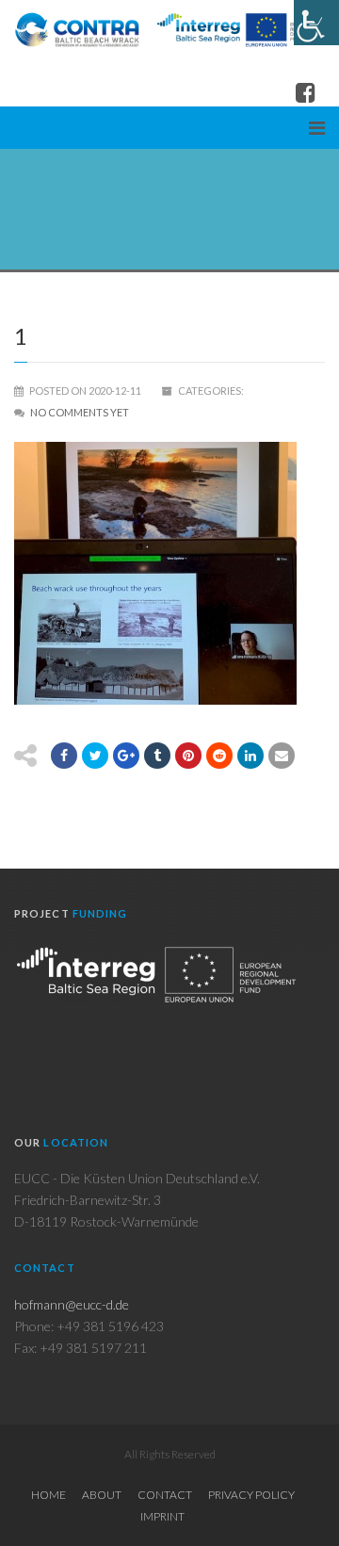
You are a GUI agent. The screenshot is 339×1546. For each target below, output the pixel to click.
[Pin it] (188, 755)
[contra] (169, 29)
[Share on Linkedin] (250, 755)
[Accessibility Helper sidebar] (316, 22)
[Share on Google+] (126, 755)
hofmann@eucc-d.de (71, 1304)
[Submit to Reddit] (219, 755)
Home (48, 1495)
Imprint (162, 1516)
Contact (164, 1495)
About (101, 1495)
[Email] (281, 755)
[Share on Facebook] (64, 755)
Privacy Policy (251, 1495)
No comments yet (79, 412)
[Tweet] (95, 755)
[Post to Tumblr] (157, 755)
